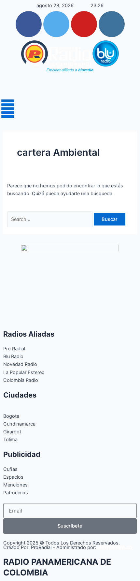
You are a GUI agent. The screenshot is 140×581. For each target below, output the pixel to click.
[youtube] (84, 24)
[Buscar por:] (50, 219)
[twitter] (56, 24)
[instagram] (112, 24)
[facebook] (29, 24)
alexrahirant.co (114, 547)
